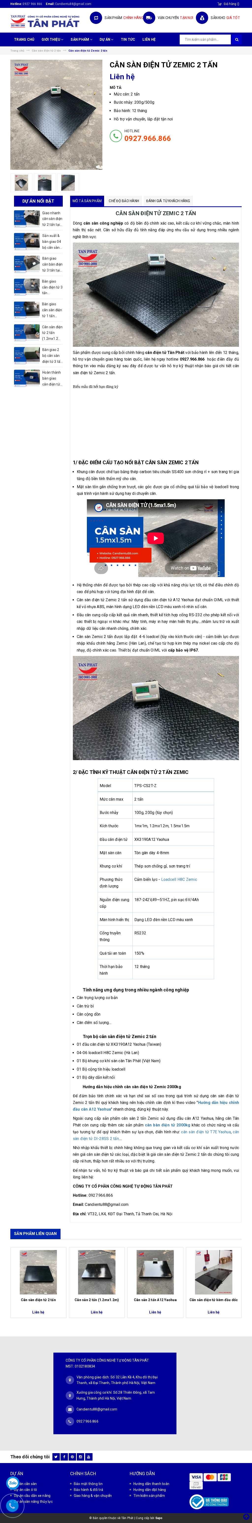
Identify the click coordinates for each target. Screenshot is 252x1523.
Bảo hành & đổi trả (88, 1490)
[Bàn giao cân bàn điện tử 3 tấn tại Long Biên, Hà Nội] (27, 264)
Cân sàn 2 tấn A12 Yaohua (155, 1300)
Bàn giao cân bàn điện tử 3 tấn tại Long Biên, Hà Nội (52, 264)
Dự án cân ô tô (25, 1490)
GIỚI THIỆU (51, 39)
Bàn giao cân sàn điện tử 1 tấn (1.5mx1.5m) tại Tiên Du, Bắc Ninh (52, 310)
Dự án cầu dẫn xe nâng (32, 1496)
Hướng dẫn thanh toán (151, 1484)
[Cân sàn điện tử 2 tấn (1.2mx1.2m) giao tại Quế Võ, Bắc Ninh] (27, 333)
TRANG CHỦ (24, 39)
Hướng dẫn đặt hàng (149, 1490)
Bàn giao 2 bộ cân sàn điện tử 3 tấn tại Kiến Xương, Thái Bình (52, 356)
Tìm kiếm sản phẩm (149, 1496)
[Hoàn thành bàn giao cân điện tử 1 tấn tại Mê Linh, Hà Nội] (27, 378)
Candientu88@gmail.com (97, 1409)
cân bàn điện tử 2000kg (167, 1125)
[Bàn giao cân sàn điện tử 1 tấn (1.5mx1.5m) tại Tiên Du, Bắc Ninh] (27, 310)
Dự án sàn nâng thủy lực (33, 1502)
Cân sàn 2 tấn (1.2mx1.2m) (97, 1300)
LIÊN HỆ (149, 39)
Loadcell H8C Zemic (179, 879)
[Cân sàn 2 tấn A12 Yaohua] (155, 1272)
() (231, 4)
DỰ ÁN (105, 39)
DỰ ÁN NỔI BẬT (38, 201)
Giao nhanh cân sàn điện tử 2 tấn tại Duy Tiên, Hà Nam (52, 219)
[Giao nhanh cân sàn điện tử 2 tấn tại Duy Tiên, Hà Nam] (27, 219)
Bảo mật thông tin (88, 1484)
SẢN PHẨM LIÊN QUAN (35, 1233)
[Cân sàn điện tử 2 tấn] (38, 1272)
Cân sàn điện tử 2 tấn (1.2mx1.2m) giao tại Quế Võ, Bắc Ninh (52, 333)
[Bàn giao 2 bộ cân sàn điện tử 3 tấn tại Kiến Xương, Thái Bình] (27, 355)
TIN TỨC (128, 39)
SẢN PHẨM (80, 39)
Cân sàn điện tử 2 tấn (38, 1300)
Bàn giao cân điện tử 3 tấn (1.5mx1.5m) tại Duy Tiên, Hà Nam (52, 287)
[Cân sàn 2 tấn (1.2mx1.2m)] (97, 1272)
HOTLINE (148, 136)
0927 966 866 (32, 4)
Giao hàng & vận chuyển (93, 1496)
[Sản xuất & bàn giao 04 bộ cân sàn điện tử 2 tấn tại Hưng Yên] (27, 241)
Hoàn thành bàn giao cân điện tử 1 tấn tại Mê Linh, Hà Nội (51, 378)
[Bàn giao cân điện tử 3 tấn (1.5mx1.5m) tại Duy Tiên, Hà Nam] (27, 287)
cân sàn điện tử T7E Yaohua (206, 1132)
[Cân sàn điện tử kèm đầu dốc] (214, 1272)
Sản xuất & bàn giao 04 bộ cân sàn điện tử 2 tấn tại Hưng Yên (52, 242)
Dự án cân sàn (25, 1484)
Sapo (159, 1518)
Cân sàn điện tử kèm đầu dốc (213, 1300)
